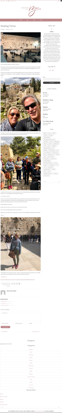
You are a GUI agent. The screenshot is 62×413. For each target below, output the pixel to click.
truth (49, 171)
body (49, 133)
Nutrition (31, 374)
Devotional (31, 354)
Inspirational (31, 365)
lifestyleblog (51, 150)
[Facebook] (6, 1)
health (50, 143)
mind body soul (51, 154)
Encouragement (47, 137)
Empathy (1, 399)
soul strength (50, 167)
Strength (53, 169)
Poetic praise (46, 158)
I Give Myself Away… (36, 331)
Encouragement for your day (49, 139)
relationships (51, 165)
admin (3, 29)
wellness (55, 173)
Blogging (31, 349)
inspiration (54, 145)
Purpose (45, 165)
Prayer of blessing (31, 376)
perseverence (51, 156)
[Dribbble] (3, 1)
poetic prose (53, 158)
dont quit (51, 135)
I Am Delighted (4, 331)
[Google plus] (8, 1)
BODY (34, 20)
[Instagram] (13, 1)
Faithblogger (56, 141)
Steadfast (2, 402)
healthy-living (55, 143)
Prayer (55, 162)
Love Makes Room (3, 404)
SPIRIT (41, 20)
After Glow (7, 303)
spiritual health (47, 169)
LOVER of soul (55, 152)
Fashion (31, 357)
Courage (45, 135)
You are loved (46, 175)
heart (45, 145)
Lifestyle (31, 368)
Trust (45, 171)
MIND (28, 20)
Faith (51, 141)
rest (57, 165)
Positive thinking (47, 160)
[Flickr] (5, 1)
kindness (45, 150)
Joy (53, 148)
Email (44, 77)
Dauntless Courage (3, 396)
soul (44, 167)
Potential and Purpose (48, 162)
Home (21, 20)
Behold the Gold (8, 305)
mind (45, 154)
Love (57, 150)
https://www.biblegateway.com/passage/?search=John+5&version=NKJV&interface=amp (18, 279)
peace (45, 156)
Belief (45, 133)
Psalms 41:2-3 (4, 276)
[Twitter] (1, 1)
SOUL (31, 379)
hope (49, 145)
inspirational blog (47, 148)
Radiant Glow (8, 301)
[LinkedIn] (10, 1)
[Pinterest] (11, 1)
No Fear (1, 394)
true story (31, 385)
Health (31, 363)
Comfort (53, 133)
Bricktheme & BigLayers (39, 411)
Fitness (45, 143)
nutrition (57, 154)
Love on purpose (47, 152)
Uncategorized (31, 387)
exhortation (46, 141)
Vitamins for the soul (48, 173)
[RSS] (15, 1)
